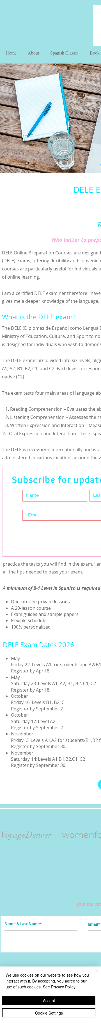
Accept (49, 1000)
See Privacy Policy (59, 987)
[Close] (93, 974)
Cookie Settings (49, 1013)
